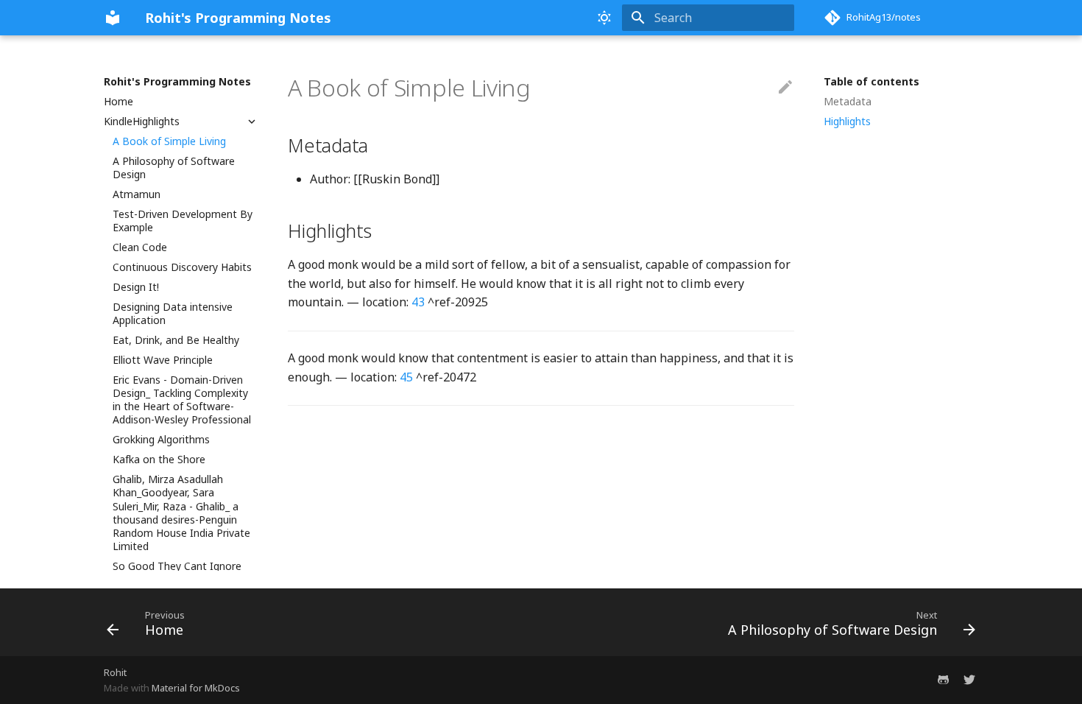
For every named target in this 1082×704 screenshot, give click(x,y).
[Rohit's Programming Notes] (112, 17)
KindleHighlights (142, 121)
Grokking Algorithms (161, 439)
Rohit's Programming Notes (177, 81)
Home (118, 101)
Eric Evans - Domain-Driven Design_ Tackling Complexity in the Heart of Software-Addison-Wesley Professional (182, 400)
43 (418, 302)
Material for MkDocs (196, 687)
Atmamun (136, 194)
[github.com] (943, 679)
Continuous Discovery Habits (182, 267)
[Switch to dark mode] (604, 17)
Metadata (847, 101)
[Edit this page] (785, 87)
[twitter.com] (969, 679)
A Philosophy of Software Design (174, 168)
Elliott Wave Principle (163, 360)
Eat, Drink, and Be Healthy (176, 340)
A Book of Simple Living (169, 141)
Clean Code (140, 247)
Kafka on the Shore (159, 459)
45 (406, 377)
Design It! (136, 287)
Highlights (847, 121)
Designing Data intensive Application (173, 313)
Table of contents (871, 81)
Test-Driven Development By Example (182, 221)
